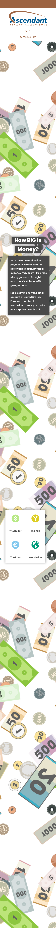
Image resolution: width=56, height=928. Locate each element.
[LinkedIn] (26, 31)
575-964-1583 (29, 37)
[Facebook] (29, 31)
